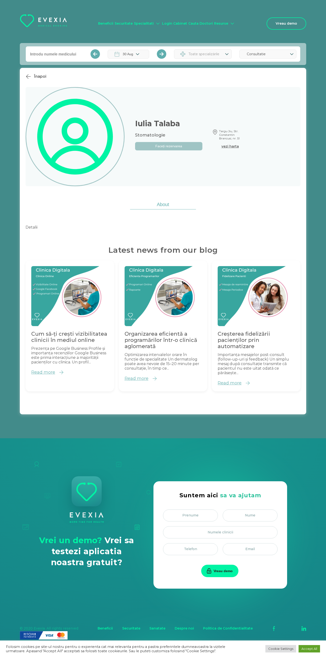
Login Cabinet (174, 23)
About (163, 204)
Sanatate (157, 628)
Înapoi (40, 76)
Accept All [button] (309, 649)
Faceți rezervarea (168, 146)
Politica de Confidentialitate (228, 628)
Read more (43, 372)
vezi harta (230, 146)
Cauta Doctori (200, 23)
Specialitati (144, 23)
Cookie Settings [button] (280, 649)
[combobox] (202, 54)
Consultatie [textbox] (256, 54)
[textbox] (205, 54)
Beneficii (105, 23)
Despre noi (184, 628)
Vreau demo (286, 23)
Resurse (221, 23)
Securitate (124, 23)
